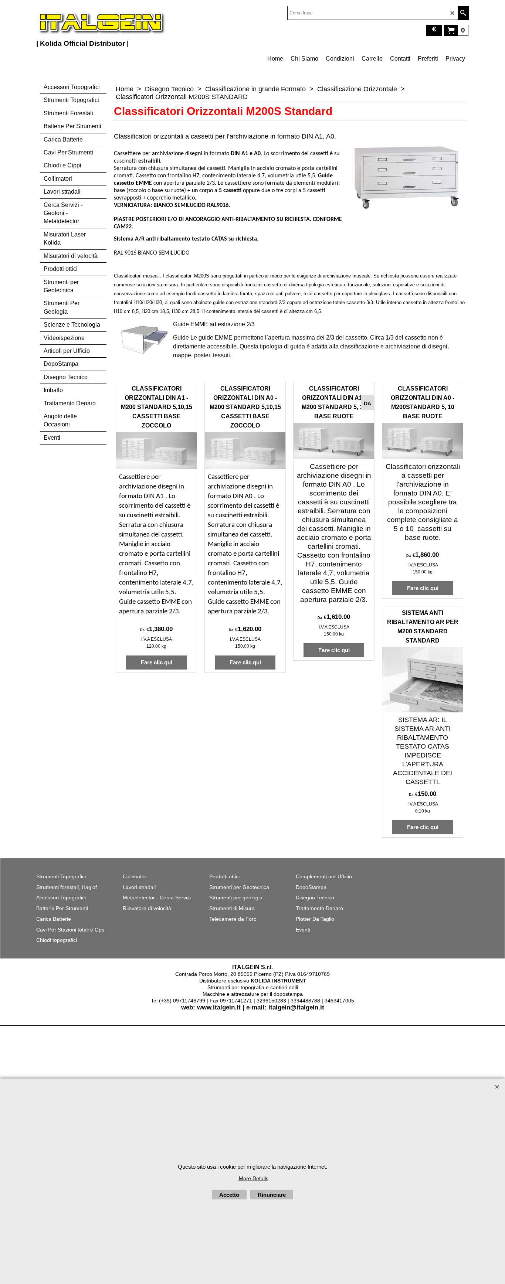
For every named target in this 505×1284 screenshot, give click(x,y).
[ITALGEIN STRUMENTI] (101, 22)
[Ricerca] (463, 13)
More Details (253, 1178)
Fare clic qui (156, 662)
